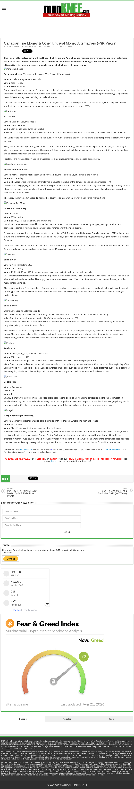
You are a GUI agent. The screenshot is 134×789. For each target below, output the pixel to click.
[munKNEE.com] (66, 9)
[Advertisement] (67, 30)
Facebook (40, 458)
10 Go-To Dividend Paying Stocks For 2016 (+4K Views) (112, 491)
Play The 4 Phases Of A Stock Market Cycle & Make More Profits (22, 492)
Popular (67, 719)
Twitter (53, 458)
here (53, 461)
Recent (23, 719)
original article (25, 449)
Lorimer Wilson (13, 47)
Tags (111, 719)
